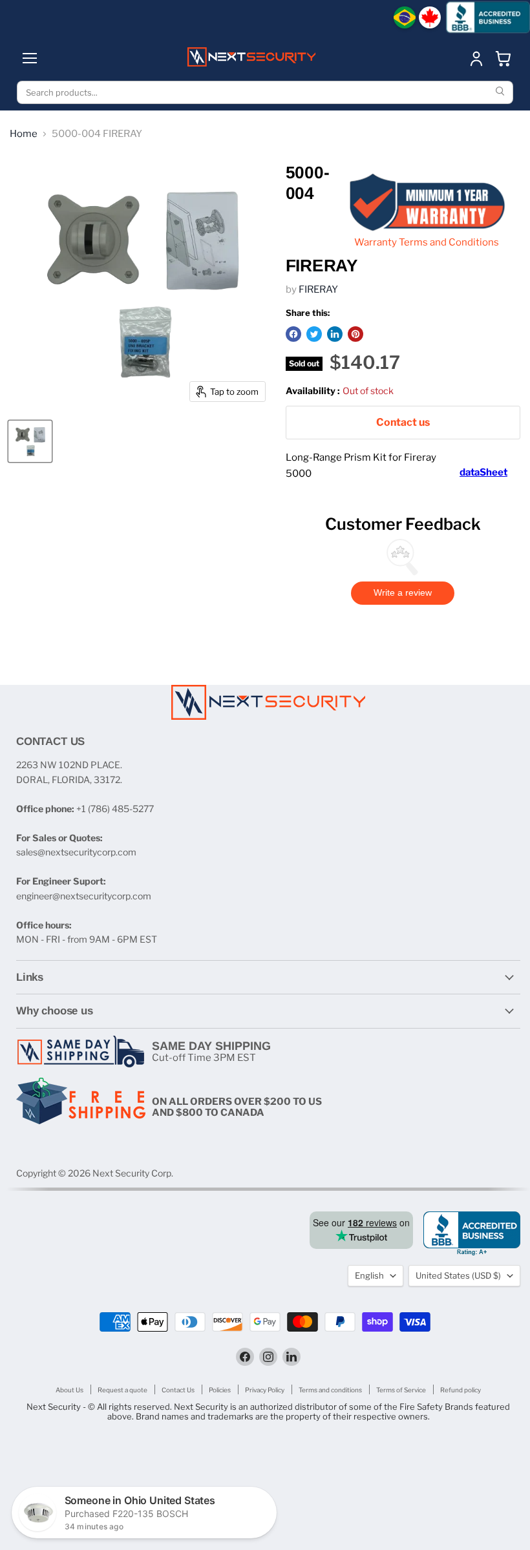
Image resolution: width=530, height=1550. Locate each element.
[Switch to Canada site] (430, 17)
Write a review (403, 592)
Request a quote (122, 1390)
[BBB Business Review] (488, 17)
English (369, 1275)
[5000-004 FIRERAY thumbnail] (30, 441)
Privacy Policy (264, 1390)
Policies (220, 1390)
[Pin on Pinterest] (355, 334)
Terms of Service (401, 1390)
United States (458, 1275)
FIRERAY (318, 289)
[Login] (476, 58)
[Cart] (503, 58)
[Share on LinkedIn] (335, 334)
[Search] (501, 92)
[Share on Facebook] (293, 334)
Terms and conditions (330, 1390)
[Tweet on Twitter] (314, 334)
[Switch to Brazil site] (405, 17)
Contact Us (178, 1390)
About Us (69, 1390)
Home (23, 134)
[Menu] (30, 58)
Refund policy (460, 1390)
